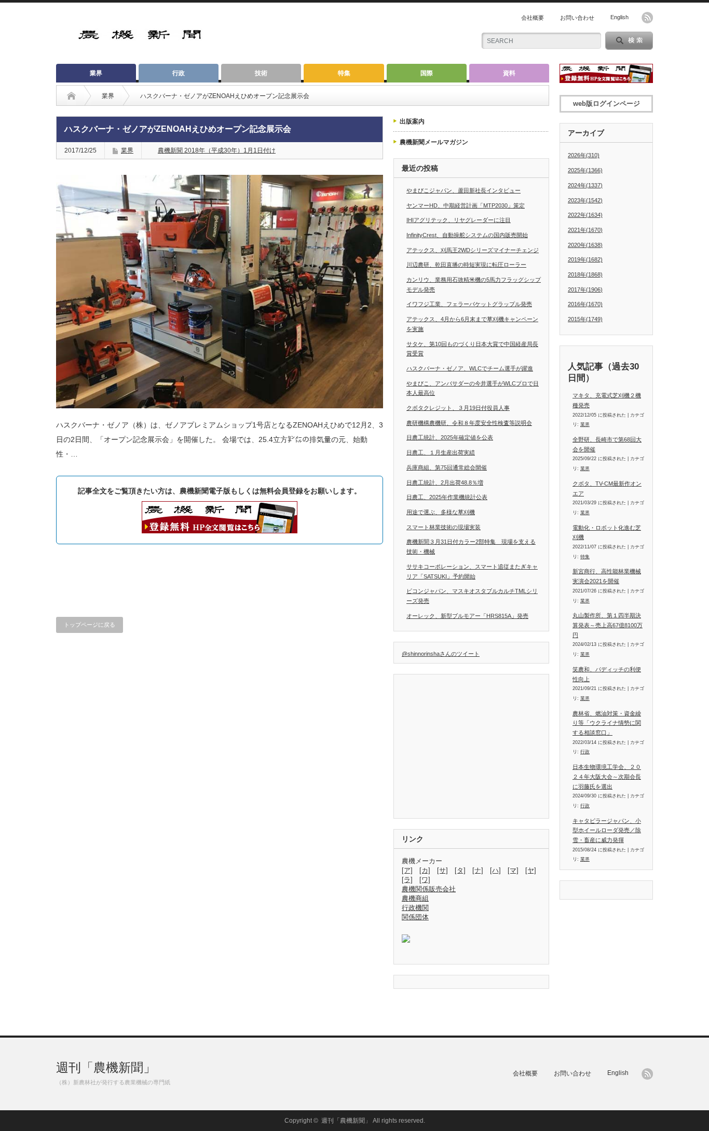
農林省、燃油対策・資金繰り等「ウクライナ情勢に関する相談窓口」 (606, 723)
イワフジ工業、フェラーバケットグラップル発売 (469, 304)
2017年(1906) (585, 289)
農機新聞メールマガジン (434, 142)
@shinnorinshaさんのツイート (441, 654)
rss (647, 17)
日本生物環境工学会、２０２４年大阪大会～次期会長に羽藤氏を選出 (606, 776)
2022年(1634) (585, 215)
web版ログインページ (606, 103)
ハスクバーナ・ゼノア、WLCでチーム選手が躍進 (469, 368)
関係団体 (415, 917)
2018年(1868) (585, 274)
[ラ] (407, 880)
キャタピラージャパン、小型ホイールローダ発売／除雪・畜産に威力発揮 (606, 830)
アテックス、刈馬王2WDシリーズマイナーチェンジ (472, 250)
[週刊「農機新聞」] (140, 36)
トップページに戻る (89, 625)
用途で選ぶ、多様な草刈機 (440, 512)
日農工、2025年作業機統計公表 (446, 497)
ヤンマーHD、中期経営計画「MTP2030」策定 (465, 205)
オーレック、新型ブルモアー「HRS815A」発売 (467, 616)
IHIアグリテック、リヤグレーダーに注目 (458, 220)
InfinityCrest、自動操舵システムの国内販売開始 (467, 235)
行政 (178, 73)
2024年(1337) (585, 185)
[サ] (442, 870)
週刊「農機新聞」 (106, 1067)
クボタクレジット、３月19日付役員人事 (458, 408)
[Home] (71, 96)
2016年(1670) (585, 304)
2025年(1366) (585, 170)
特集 (344, 73)
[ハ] (495, 870)
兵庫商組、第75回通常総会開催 (446, 467)
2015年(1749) (585, 319)
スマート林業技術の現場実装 (443, 527)
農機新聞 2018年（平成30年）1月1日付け (217, 150)
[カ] (424, 870)
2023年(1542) (585, 200)
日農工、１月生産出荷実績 (440, 452)
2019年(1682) (585, 259)
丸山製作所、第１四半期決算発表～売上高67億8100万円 (607, 625)
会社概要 (532, 18)
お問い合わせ (577, 18)
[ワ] (424, 880)
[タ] (460, 870)
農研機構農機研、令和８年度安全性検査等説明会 (469, 423)
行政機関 (415, 908)
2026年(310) (583, 155)
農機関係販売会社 (429, 889)
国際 (426, 73)
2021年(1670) (585, 230)
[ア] (407, 870)
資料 (509, 73)
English (619, 17)
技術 (261, 73)
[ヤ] (530, 870)
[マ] (513, 870)
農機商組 (415, 898)
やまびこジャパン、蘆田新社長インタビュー (463, 190)
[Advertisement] (344, 33)
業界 (96, 73)
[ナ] (477, 870)
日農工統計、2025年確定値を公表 (449, 437)
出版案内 (412, 121)
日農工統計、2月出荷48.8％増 (444, 482)
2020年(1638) (585, 245)
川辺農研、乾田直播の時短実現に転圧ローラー (466, 264)
